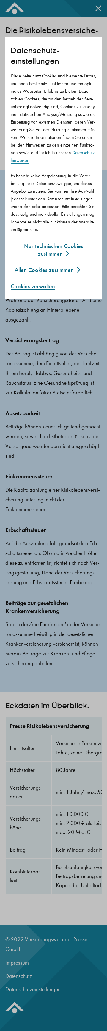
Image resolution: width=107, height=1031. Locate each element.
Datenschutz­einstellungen (35, 56)
